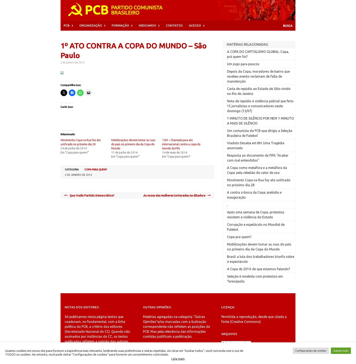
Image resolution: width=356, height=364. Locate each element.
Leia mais (178, 359)
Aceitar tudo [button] (340, 350)
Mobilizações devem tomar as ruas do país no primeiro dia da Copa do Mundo (133, 144)
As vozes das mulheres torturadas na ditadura (174, 195)
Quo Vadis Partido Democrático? (92, 195)
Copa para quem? (95, 169)
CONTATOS (174, 25)
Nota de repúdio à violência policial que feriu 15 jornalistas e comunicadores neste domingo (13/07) (260, 106)
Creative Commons (245, 321)
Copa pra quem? (239, 237)
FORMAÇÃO (120, 25)
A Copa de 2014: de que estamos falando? (258, 269)
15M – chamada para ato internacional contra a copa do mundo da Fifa (181, 144)
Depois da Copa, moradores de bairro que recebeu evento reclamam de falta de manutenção (258, 76)
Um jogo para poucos (243, 64)
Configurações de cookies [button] (310, 350)
